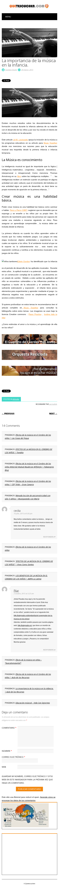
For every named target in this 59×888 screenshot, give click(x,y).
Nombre (7, 751)
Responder (48, 537)
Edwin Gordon (23, 261)
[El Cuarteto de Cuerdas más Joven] (29, 346)
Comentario (9, 727)
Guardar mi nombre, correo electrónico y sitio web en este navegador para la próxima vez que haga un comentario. (27, 779)
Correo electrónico (13, 757)
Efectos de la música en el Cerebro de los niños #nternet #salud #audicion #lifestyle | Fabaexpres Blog (29, 466)
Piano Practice (35, 314)
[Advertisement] (26, 853)
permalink (53, 404)
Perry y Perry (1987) (19, 210)
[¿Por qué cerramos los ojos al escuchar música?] (29, 378)
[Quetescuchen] (29, 8)
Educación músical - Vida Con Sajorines (33, 703)
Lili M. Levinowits (20, 140)
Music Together (50, 143)
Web (4, 767)
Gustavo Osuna (11, 69)
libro (19, 176)
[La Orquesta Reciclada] (29, 362)
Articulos (16, 399)
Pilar (16, 591)
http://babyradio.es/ (25, 625)
